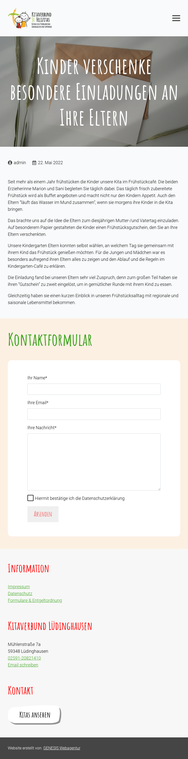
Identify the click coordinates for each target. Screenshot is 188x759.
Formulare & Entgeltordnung (35, 600)
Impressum (19, 586)
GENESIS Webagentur (61, 748)
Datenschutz (20, 593)
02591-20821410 (24, 658)
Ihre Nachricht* (42, 427)
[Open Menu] (176, 18)
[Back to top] (176, 747)
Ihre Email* (37, 402)
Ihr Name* (37, 377)
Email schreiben (23, 664)
